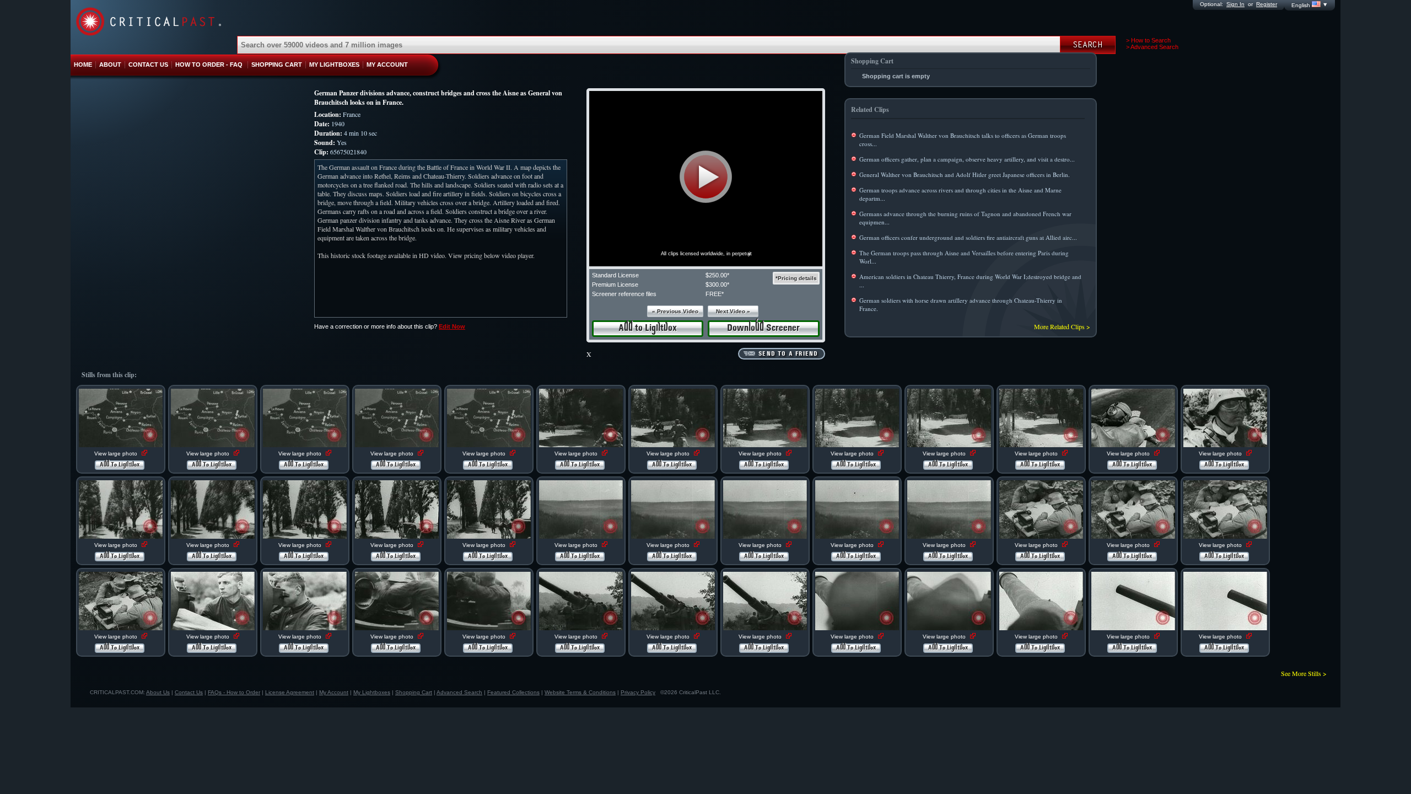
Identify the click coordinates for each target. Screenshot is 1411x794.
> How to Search (1148, 40)
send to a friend (788, 354)
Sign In (1235, 4)
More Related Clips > (1062, 326)
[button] (706, 177)
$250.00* (717, 275)
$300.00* (717, 284)
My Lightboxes (371, 692)
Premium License (615, 284)
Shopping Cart (413, 692)
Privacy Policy (638, 692)
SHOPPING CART (276, 64)
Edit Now (452, 326)
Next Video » (733, 311)
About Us (158, 692)
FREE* (715, 294)
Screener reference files (624, 294)
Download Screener (763, 328)
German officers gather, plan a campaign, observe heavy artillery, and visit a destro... (967, 159)
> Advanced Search (1152, 47)
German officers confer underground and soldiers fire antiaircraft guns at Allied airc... (968, 237)
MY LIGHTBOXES (334, 64)
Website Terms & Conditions (580, 692)
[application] (705, 178)
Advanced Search (459, 692)
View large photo (116, 453)
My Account (333, 692)
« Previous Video (675, 311)
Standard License (615, 275)
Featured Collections (513, 692)
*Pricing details (796, 278)
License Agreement (289, 692)
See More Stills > (1304, 673)
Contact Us (189, 692)
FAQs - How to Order (234, 692)
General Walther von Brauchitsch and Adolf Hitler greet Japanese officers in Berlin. (964, 174)
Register (1266, 4)
